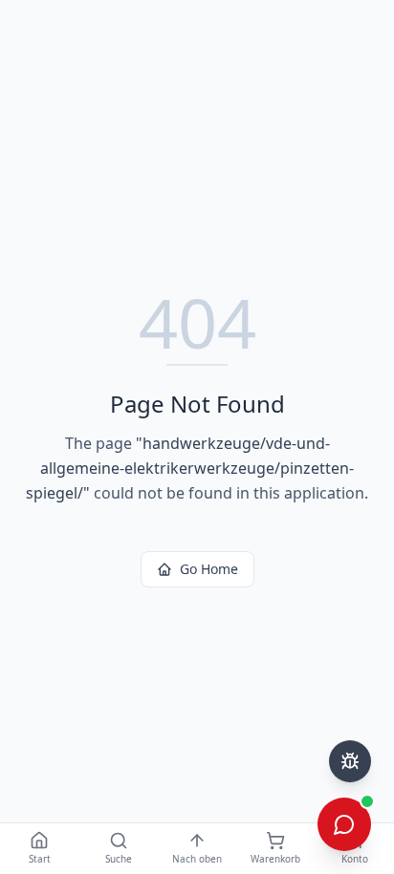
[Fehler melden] (350, 761)
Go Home (209, 569)
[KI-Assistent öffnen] (344, 824)
